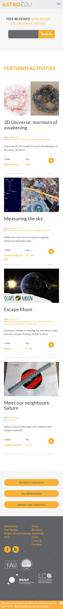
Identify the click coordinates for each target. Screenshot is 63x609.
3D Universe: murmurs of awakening (30, 124)
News (35, 536)
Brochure (37, 529)
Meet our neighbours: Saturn (27, 405)
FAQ (6, 536)
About (35, 526)
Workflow (38, 533)
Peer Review (11, 529)
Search (46, 34)
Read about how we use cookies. (31, 606)
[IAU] (12, 569)
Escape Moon (18, 309)
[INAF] (21, 586)
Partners (36, 544)
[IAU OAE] (26, 569)
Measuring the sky (23, 218)
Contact (36, 540)
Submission (10, 526)
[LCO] (45, 582)
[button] (58, 4)
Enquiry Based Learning (17, 533)
